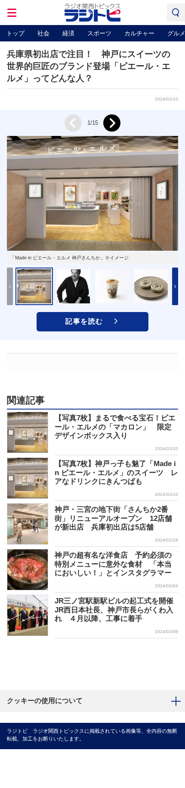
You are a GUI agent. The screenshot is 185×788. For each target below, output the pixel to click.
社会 (43, 33)
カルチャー (139, 33)
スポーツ (99, 33)
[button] (175, 286)
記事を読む (84, 321)
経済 (68, 33)
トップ (15, 33)
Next (111, 123)
